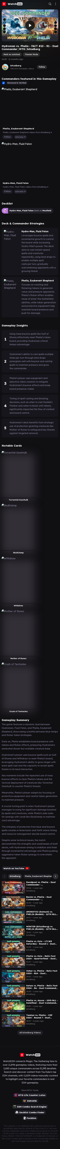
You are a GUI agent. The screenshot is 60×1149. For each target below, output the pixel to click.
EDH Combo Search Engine (32, 1106)
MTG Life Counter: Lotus (31, 1095)
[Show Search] (50, 4)
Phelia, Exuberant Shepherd (39, 876)
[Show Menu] (55, 4)
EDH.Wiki (19, 137)
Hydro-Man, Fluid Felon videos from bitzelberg (25, 187)
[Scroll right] (54, 876)
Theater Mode (31, 54)
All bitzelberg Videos (30, 1032)
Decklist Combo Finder (31, 1112)
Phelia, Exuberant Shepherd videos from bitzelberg (27, 132)
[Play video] (30, 25)
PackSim (31, 1118)
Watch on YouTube (13, 868)
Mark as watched (12, 54)
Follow (42, 67)
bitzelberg (15, 65)
